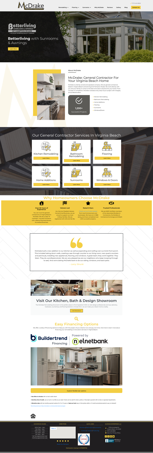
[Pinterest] (111, 436)
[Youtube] (113, 436)
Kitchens (82, 427)
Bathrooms (89, 427)
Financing (96, 430)
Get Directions (76, 310)
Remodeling (63, 7)
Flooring (74, 7)
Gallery (118, 7)
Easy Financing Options (76, 324)
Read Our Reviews (63, 444)
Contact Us (135, 7)
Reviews (110, 7)
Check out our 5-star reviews (88, 211)
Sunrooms (86, 7)
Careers (89, 430)
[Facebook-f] (106, 436)
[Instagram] (108, 436)
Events (83, 430)
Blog (125, 7)
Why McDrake (99, 7)
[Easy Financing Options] (76, 319)
